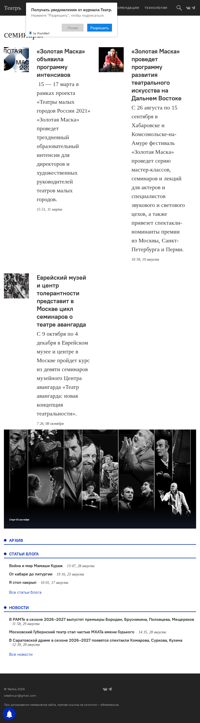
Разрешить (99, 27)
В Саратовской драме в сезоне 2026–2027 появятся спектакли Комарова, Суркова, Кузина (95, 640)
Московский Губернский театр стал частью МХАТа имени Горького (71, 631)
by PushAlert (41, 33)
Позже (72, 27)
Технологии (156, 8)
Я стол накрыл (22, 582)
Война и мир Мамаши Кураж (36, 565)
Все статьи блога (25, 592)
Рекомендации (125, 8)
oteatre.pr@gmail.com (20, 695)
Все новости (21, 654)
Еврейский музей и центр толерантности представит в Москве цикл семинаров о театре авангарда (61, 300)
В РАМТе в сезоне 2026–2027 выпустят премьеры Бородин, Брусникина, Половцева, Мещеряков (101, 619)
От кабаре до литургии (30, 574)
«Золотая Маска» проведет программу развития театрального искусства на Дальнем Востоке (157, 74)
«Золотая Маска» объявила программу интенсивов (61, 62)
